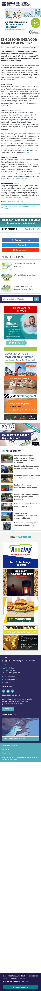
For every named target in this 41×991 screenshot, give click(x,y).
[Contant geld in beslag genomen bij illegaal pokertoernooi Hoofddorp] (7, 497)
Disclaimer (5, 749)
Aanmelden (7, 709)
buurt (21, 201)
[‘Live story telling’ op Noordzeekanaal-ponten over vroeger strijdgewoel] (7, 516)
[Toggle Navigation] (37, 3)
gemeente (7, 201)
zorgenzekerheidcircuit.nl (18, 178)
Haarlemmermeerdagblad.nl (18, 3)
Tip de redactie (22, 250)
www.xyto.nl (9, 682)
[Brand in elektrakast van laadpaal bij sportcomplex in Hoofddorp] (7, 469)
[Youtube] (8, 691)
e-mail (25, 103)
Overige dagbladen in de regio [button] (14, 739)
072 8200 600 (10, 677)
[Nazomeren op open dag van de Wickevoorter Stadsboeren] (7, 526)
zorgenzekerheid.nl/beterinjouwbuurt (16, 197)
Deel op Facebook (22, 240)
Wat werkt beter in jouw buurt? (25, 275)
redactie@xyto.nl (11, 679)
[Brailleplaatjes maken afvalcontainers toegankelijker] (7, 488)
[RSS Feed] (12, 691)
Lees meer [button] (25, 981)
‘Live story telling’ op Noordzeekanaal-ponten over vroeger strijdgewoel (25, 515)
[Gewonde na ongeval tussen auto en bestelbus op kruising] (7, 478)
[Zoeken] (36, 299)
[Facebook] (4, 691)
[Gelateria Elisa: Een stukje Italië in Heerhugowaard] (7, 507)
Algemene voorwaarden (10, 745)
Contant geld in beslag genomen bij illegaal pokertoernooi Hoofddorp (26, 496)
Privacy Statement (8, 753)
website (26, 153)
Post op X (22, 245)
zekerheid (15, 201)
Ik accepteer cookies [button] (20, 987)
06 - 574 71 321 (29, 229)
